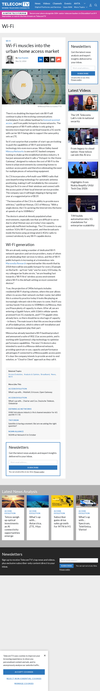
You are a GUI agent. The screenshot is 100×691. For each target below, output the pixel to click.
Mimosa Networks (15, 151)
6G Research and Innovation (57, 13)
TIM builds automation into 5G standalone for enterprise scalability (82, 220)
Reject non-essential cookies (24, 678)
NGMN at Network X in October (22, 435)
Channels (57, 3)
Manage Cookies (23, 683)
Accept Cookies (24, 672)
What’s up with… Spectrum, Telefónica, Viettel (85, 523)
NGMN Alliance (16, 431)
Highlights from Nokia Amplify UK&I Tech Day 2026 (82, 185)
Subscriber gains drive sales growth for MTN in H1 (62, 521)
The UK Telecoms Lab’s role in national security (82, 118)
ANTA (77, 3)
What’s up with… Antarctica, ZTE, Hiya (35, 521)
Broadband (45, 374)
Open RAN (67, 7)
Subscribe (33, 467)
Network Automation (31, 13)
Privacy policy (39, 472)
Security (7, 17)
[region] (24, 671)
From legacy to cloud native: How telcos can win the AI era (82, 151)
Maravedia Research (16, 263)
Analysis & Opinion (31, 374)
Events (67, 3)
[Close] (45, 655)
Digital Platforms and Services (48, 7)
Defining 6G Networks (19, 409)
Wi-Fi (8, 26)
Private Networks (81, 13)
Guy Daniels (23, 58)
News (37, 3)
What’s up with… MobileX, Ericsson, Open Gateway (30, 392)
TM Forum (13, 420)
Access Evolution (11, 13)
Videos (46, 3)
